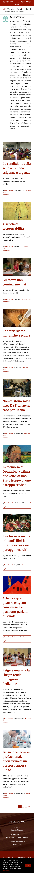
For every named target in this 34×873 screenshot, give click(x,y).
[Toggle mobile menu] (30, 9)
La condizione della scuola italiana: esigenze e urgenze (17, 168)
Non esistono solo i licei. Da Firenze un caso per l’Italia (16, 405)
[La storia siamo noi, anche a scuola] (17, 318)
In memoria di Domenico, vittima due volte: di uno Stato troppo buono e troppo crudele (17, 476)
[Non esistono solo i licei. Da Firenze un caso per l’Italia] (17, 388)
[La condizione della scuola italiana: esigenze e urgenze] (17, 151)
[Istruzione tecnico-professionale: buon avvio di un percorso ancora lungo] (17, 739)
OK (28, 865)
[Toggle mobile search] (27, 9)
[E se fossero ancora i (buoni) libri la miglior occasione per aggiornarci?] (17, 523)
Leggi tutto (6, 194)
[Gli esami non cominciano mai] (17, 267)
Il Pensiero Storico (9, 857)
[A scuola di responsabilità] (17, 211)
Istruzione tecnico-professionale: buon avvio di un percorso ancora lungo (17, 761)
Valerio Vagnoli (8, 190)
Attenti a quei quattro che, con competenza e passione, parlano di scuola (15, 607)
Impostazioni (6, 870)
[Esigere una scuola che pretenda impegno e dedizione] (17, 657)
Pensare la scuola (26, 299)
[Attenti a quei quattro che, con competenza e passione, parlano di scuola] (17, 585)
